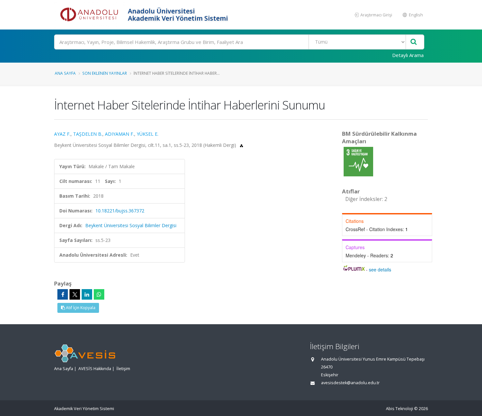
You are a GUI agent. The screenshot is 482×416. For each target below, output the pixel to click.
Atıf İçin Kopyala (80, 307)
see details (380, 269)
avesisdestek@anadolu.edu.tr (350, 383)
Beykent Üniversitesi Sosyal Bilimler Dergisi (130, 225)
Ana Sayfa (65, 73)
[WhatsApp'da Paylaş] (99, 294)
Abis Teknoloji (399, 408)
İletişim (123, 368)
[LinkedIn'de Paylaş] (87, 294)
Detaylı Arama (408, 55)
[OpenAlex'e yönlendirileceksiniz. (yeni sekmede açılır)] (241, 145)
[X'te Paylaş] (75, 294)
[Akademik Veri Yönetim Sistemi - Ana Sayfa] (90, 15)
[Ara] (413, 42)
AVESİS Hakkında (94, 368)
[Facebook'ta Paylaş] (62, 294)
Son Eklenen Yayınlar (104, 73)
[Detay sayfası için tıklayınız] (358, 161)
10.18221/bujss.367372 (119, 211)
